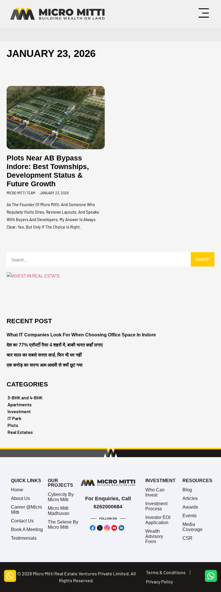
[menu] (204, 13)
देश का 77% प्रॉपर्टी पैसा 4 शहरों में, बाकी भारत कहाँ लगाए (55, 344)
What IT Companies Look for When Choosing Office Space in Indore (81, 334)
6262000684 (108, 507)
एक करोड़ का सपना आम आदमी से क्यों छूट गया (45, 365)
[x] (100, 528)
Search (202, 259)
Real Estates (20, 432)
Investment (19, 411)
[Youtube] (114, 528)
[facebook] (93, 528)
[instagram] (107, 528)
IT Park (14, 418)
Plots (12, 425)
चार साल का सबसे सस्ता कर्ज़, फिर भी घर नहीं (44, 354)
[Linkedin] (122, 528)
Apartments (19, 404)
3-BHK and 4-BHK (25, 397)
